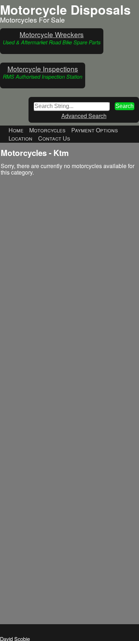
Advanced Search (84, 116)
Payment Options (94, 130)
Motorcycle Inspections (42, 68)
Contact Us (54, 138)
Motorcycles (47, 130)
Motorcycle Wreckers (52, 34)
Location (20, 138)
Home (16, 130)
